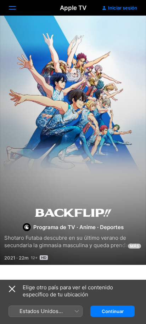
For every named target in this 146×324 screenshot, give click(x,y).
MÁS (134, 246)
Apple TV (73, 7)
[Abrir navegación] (16, 8)
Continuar (113, 311)
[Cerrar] (12, 289)
